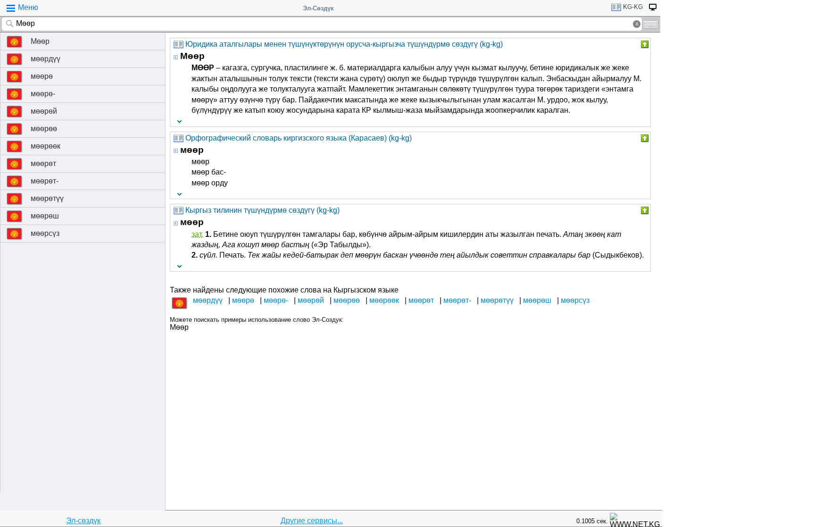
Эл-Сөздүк (318, 8)
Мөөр (40, 41)
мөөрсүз (45, 233)
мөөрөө (44, 129)
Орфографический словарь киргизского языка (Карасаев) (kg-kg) (298, 138)
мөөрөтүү (47, 198)
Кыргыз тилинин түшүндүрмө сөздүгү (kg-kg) (262, 210)
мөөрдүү (45, 59)
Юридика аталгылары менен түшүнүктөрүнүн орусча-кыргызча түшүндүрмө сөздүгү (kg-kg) (344, 44)
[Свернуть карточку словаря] (644, 44)
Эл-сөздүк (83, 521)
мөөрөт (43, 163)
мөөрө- (43, 94)
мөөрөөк (45, 146)
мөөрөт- (44, 181)
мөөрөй (44, 111)
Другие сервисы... (312, 521)
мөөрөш (45, 216)
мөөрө (42, 76)
